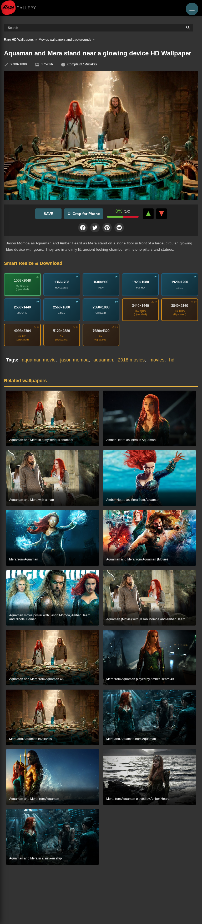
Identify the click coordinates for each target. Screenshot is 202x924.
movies (156, 360)
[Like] (148, 213)
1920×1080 (140, 282)
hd (171, 360)
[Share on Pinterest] (107, 227)
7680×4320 (101, 331)
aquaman (103, 360)
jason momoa (74, 360)
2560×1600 (61, 307)
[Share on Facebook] (83, 227)
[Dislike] (161, 213)
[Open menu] (192, 9)
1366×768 (61, 282)
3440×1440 (140, 306)
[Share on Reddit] (119, 227)
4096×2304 (22, 331)
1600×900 (100, 282)
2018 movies (131, 360)
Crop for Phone (86, 214)
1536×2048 (22, 280)
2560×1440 (22, 307)
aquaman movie (38, 360)
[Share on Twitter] (95, 227)
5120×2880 (61, 331)
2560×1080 (101, 307)
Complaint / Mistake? (82, 64)
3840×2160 (179, 306)
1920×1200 (179, 282)
